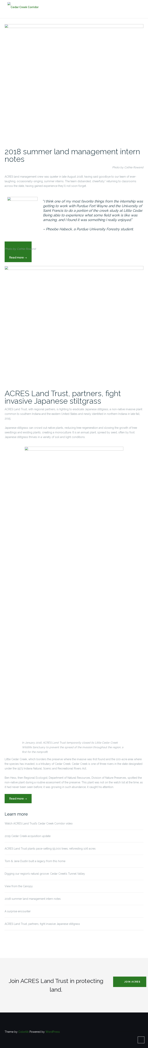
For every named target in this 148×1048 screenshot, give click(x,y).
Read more (20, 800)
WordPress (52, 1031)
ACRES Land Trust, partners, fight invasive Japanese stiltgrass (63, 397)
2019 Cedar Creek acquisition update (27, 836)
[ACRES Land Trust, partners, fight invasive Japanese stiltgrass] (74, 325)
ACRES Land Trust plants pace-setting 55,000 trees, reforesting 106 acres (50, 848)
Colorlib (23, 1031)
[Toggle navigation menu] (139, 7)
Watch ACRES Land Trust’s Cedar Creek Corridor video (39, 823)
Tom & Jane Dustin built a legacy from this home (35, 861)
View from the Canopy (19, 886)
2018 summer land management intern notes (72, 155)
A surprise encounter (18, 911)
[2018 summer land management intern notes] (74, 83)
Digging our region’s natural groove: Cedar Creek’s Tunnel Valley (45, 873)
